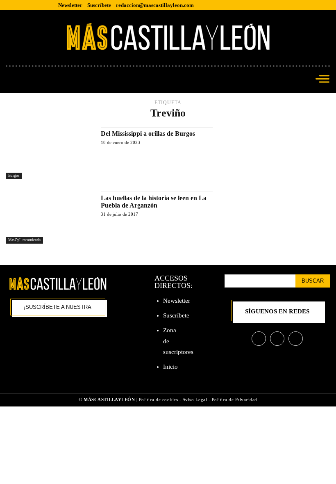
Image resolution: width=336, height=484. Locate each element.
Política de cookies (158, 399)
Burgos (14, 176)
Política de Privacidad (234, 399)
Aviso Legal (195, 399)
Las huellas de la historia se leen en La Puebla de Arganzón (154, 201)
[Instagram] (277, 338)
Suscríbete (176, 315)
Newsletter (176, 300)
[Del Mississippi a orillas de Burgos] (49, 153)
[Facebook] (259, 338)
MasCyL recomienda (24, 240)
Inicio (170, 366)
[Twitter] (295, 338)
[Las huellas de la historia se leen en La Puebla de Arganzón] (49, 218)
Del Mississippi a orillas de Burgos (148, 133)
